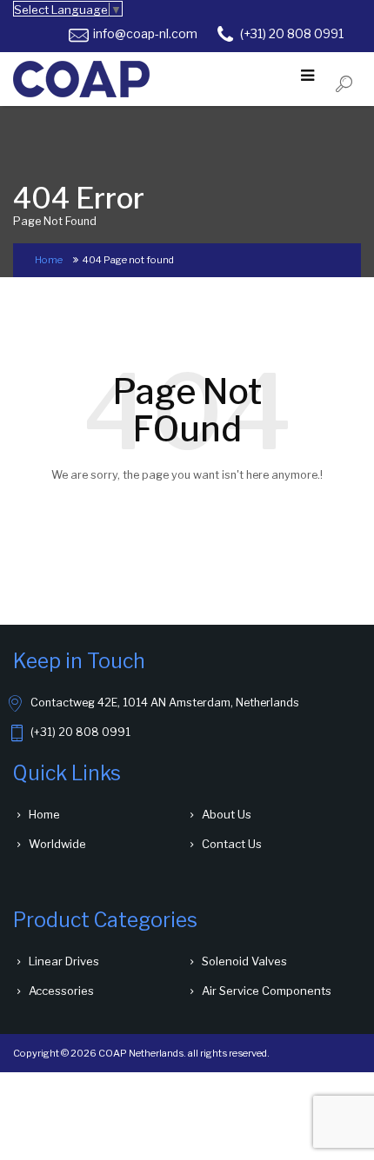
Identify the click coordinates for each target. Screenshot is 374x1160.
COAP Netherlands (141, 1053)
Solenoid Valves (244, 961)
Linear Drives (64, 961)
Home (49, 260)
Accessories (61, 991)
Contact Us (232, 844)
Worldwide (57, 844)
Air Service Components (266, 991)
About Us (226, 814)
